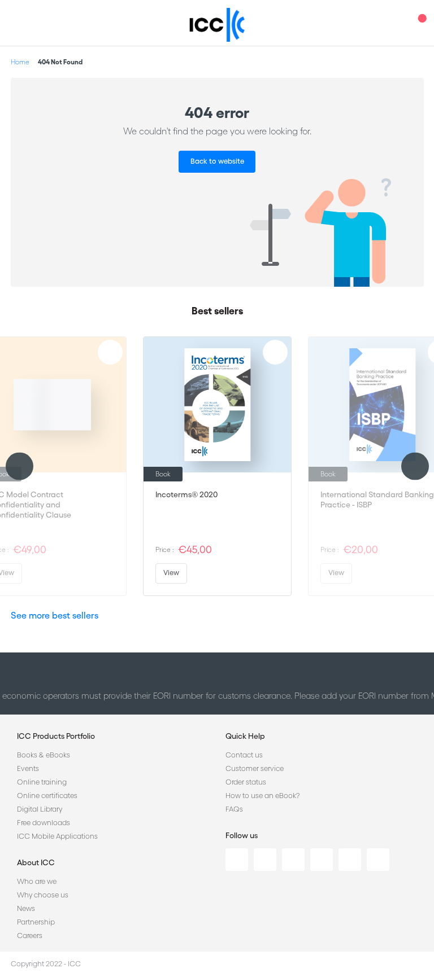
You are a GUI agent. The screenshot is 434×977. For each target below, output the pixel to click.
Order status (245, 782)
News (26, 908)
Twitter (265, 859)
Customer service (254, 768)
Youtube (349, 859)
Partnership (36, 922)
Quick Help (245, 736)
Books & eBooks (43, 755)
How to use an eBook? (262, 795)
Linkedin (236, 859)
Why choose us (42, 895)
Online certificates (47, 795)
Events (28, 768)
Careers (29, 935)
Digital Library (39, 809)
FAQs (234, 809)
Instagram (321, 859)
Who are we (37, 881)
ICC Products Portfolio (56, 736)
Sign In (397, 23)
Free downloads (43, 822)
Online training (42, 782)
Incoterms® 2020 (186, 494)
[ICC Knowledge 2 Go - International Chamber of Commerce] (217, 25)
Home (20, 61)
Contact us (244, 755)
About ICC (36, 862)
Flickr (378, 859)
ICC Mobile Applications (57, 836)
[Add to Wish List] (110, 352)
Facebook (293, 859)
